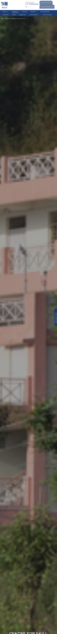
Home (2, 18)
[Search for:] (32, 6)
